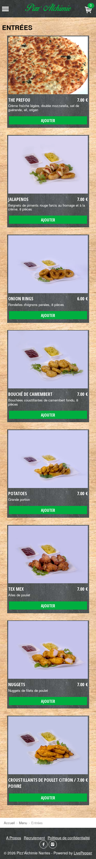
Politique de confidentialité (69, 837)
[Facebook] (43, 844)
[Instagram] (53, 844)
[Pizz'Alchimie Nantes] (48, 7)
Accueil (9, 822)
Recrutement (34, 837)
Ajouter (48, 120)
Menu (23, 822)
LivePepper (83, 852)
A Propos (13, 837)
